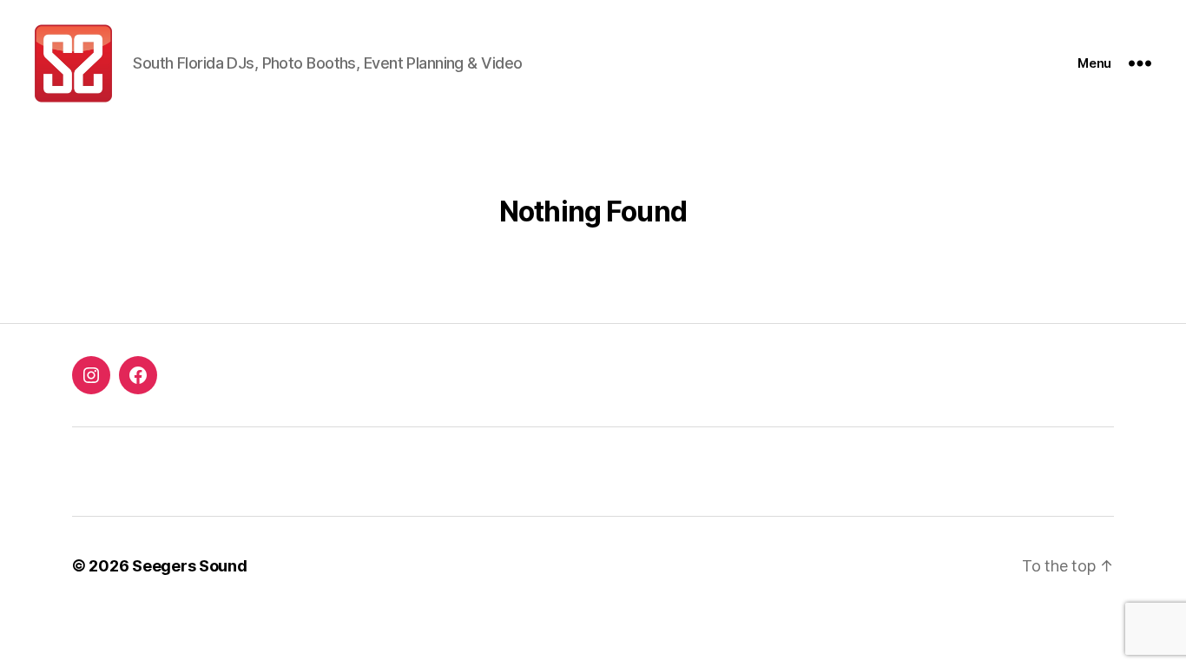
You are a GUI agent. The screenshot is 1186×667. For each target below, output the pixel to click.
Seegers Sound (189, 566)
